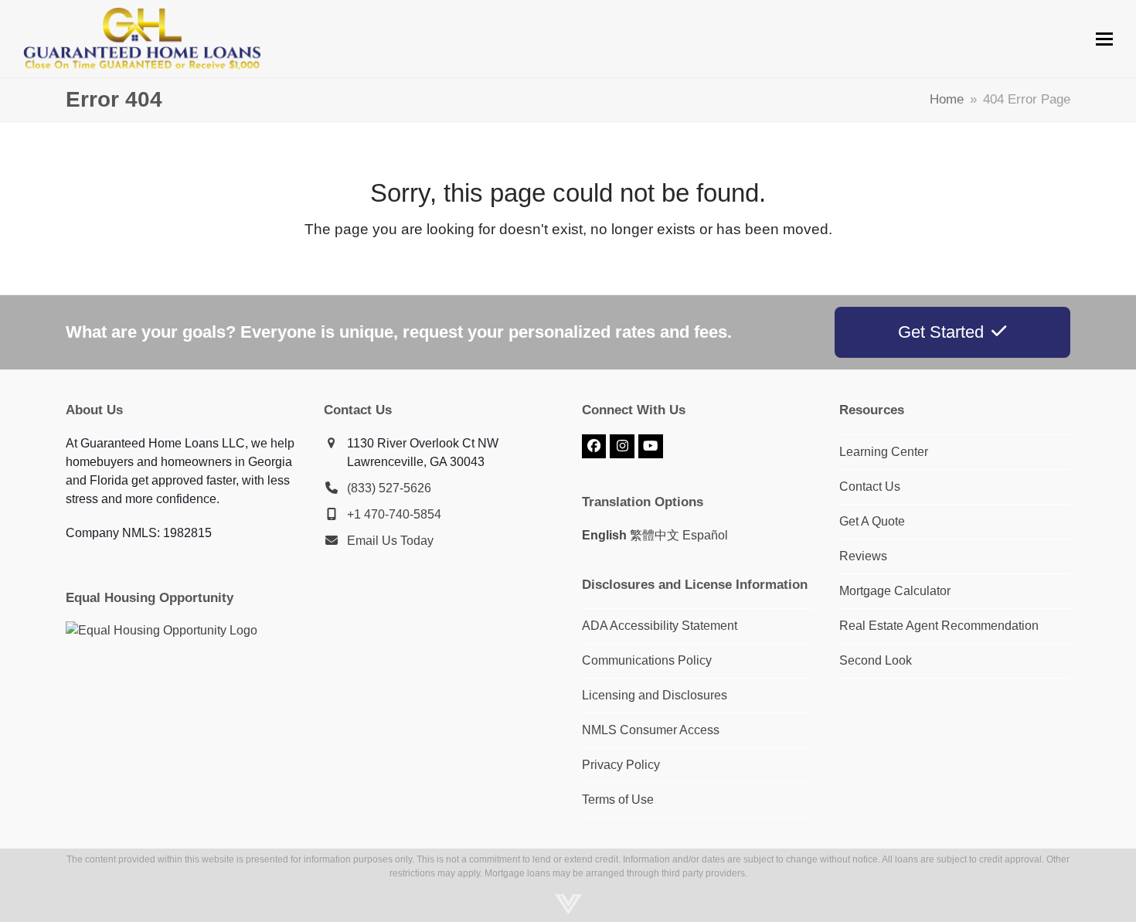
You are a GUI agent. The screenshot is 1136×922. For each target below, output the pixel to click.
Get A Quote (872, 521)
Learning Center (883, 451)
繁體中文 (654, 535)
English (604, 535)
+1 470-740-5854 (394, 514)
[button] (1104, 39)
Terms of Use (618, 799)
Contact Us (869, 486)
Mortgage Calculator (895, 590)
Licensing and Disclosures (654, 695)
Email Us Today (390, 540)
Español (705, 535)
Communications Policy (647, 660)
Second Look (875, 660)
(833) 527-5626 (389, 488)
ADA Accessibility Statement (659, 625)
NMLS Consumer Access (650, 730)
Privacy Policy (621, 764)
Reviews (863, 556)
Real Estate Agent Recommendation (939, 625)
